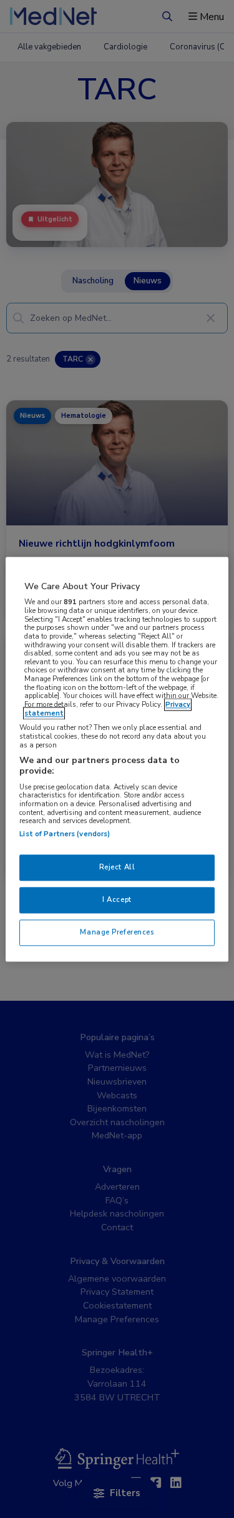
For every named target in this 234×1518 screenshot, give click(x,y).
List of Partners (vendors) (64, 834)
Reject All (117, 867)
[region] (117, 759)
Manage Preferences (117, 932)
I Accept (117, 899)
